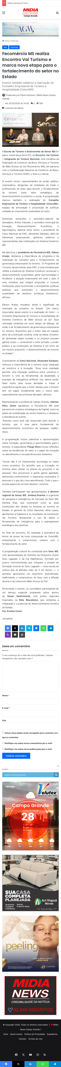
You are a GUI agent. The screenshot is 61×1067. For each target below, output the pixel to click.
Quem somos (16, 1034)
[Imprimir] (22, 635)
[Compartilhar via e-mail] (15, 635)
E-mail (6, 708)
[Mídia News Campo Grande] (30, 12)
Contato (22, 1039)
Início (6, 41)
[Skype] (29, 628)
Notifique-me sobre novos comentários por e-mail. (29, 743)
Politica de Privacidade (34, 1034)
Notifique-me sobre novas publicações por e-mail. (28, 749)
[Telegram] (50, 628)
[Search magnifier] (56, 774)
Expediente (52, 1034)
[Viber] (8, 635)
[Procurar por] (57, 13)
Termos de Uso (35, 1039)
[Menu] (3, 13)
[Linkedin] (22, 628)
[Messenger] (36, 628)
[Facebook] (8, 628)
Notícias (14, 41)
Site (4, 720)
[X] (15, 628)
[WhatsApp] (43, 628)
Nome (5, 695)
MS (5, 47)
